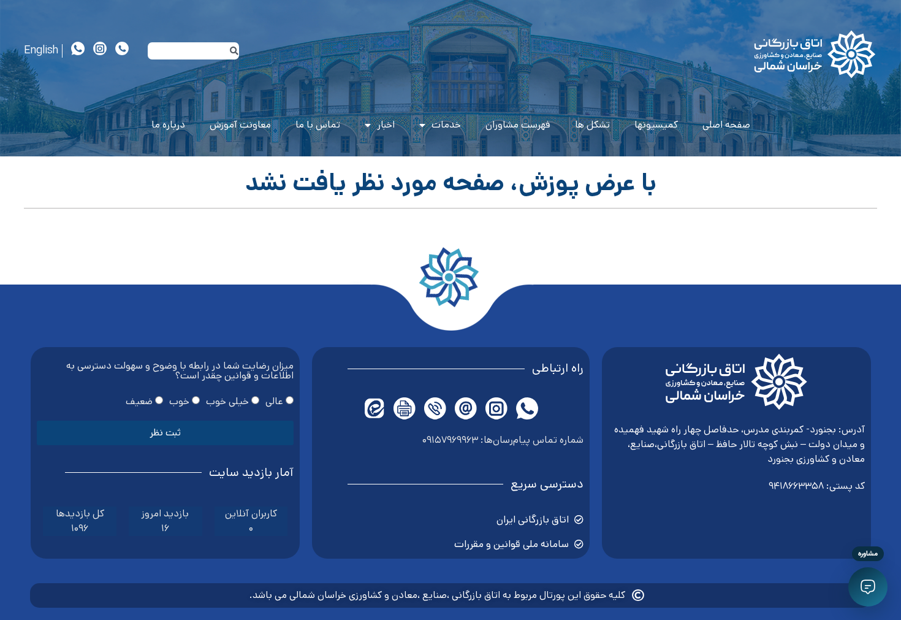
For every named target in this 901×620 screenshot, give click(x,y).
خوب (179, 401)
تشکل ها (592, 125)
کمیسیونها (656, 125)
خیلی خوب (227, 401)
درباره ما (168, 125)
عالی (274, 401)
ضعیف (139, 401)
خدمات (446, 125)
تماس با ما (317, 125)
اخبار (386, 125)
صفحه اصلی (726, 125)
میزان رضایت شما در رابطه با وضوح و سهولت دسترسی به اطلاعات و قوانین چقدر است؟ (180, 372)
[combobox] (193, 50)
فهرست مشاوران (517, 125)
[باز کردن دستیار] (868, 587)
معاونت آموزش (240, 125)
